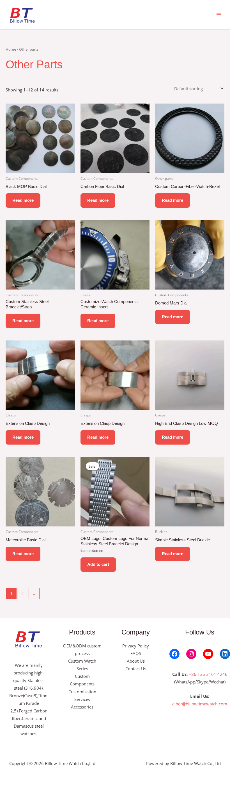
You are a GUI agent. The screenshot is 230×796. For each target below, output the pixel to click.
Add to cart (98, 564)
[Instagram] (191, 654)
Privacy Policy (135, 646)
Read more (23, 200)
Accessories (82, 707)
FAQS (135, 653)
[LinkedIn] (225, 654)
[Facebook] (174, 654)
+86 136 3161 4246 (208, 674)
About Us (136, 661)
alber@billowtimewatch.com (199, 704)
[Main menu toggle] (218, 14)
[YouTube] (208, 654)
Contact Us (135, 668)
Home (11, 49)
